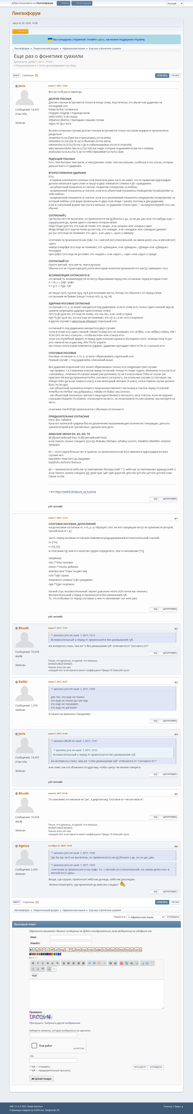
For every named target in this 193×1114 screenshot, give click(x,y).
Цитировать (170, 498)
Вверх (16, 902)
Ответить (162, 75)
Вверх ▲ (179, 1106)
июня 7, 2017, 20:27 (57, 681)
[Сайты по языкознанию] (16, 660)
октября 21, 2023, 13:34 (60, 845)
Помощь (168, 1106)
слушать (54, 222)
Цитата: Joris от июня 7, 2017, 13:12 (74, 635)
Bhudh (24, 628)
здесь (100, 39)
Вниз (16, 75)
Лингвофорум (26, 13)
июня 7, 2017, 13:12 (57, 517)
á (30, 957)
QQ (155, 498)
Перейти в (119, 916)
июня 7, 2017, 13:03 (57, 85)
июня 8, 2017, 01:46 (57, 793)
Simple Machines (35, 1106)
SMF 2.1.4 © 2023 (18, 1106)
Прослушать (36, 1023)
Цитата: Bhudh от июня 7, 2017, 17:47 (75, 741)
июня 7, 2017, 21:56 (57, 733)
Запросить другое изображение (62, 1023)
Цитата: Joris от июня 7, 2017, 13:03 (74, 689)
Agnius (24, 846)
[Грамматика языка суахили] (16, 118)
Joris (22, 86)
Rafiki (23, 682)
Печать (175, 75)
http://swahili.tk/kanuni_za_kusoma (75, 492)
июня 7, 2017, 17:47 (57, 628)
